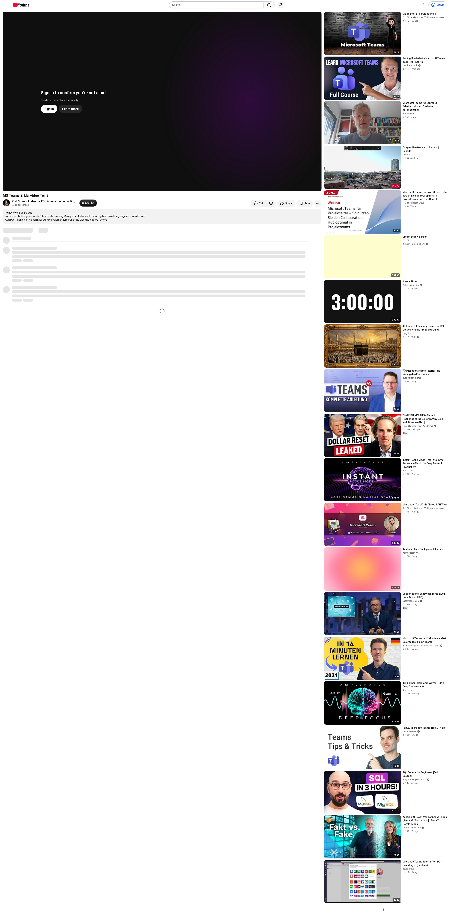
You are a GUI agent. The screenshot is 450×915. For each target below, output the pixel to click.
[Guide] (6, 5)
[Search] (269, 4)
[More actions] (317, 203)
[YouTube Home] (20, 5)
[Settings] (423, 5)
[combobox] (217, 5)
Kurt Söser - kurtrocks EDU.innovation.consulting (43, 201)
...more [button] (103, 219)
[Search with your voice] (280, 4)
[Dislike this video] (271, 203)
